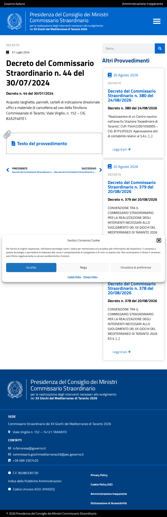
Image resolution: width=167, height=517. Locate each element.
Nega (83, 267)
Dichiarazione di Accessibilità (109, 503)
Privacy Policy (90, 277)
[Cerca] (160, 48)
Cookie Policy (74, 277)
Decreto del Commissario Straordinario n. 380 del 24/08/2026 (132, 95)
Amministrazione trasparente (109, 494)
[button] (159, 240)
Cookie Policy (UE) (101, 484)
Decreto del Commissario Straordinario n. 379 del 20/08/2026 (132, 187)
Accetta (31, 267)
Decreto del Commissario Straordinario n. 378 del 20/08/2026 (132, 288)
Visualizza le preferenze (136, 267)
